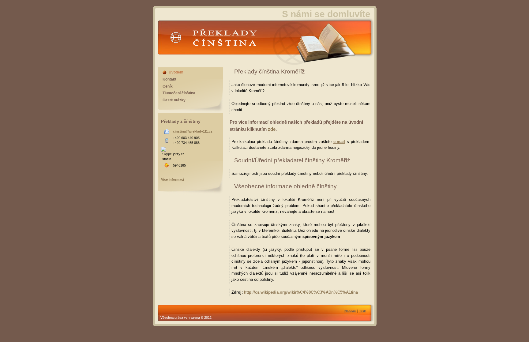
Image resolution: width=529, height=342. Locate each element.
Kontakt (169, 79)
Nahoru (350, 311)
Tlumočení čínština (179, 93)
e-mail (339, 141)
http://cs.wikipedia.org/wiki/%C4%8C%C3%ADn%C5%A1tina (301, 292)
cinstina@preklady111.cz (192, 131)
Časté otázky (174, 100)
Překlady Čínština (200, 32)
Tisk (362, 311)
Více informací (172, 179)
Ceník (168, 86)
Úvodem (176, 72)
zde (272, 129)
